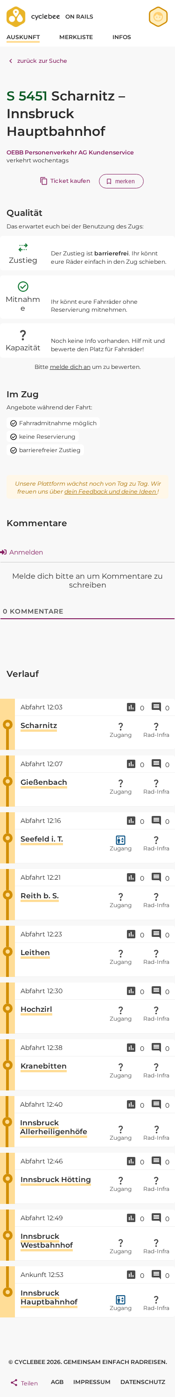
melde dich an (70, 366)
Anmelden (25, 552)
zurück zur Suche (42, 60)
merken (125, 181)
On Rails (79, 16)
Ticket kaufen (70, 180)
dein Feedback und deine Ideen (110, 491)
